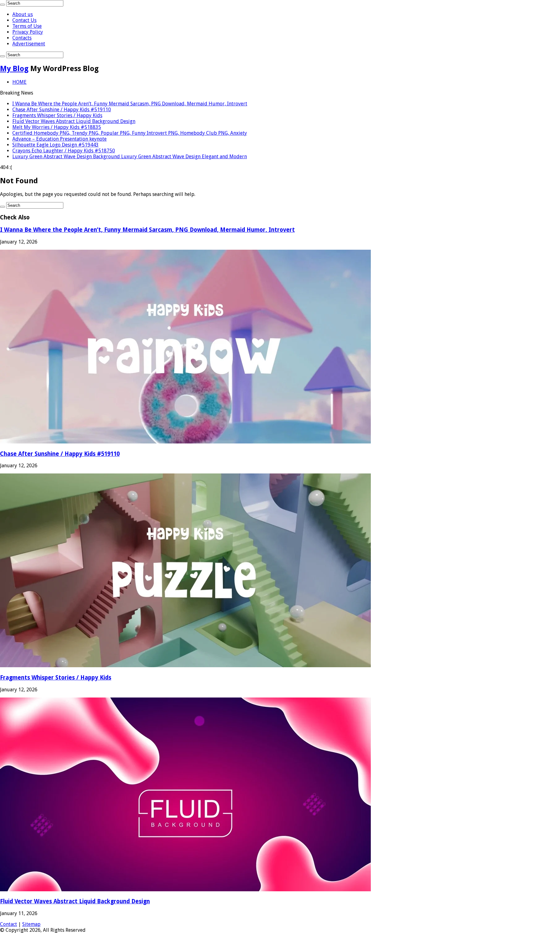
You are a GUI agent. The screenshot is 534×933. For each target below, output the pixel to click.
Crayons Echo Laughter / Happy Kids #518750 (63, 151)
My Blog (14, 68)
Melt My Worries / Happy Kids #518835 (56, 127)
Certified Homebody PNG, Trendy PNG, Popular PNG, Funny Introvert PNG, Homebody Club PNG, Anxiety (129, 133)
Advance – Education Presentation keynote (59, 139)
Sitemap (31, 924)
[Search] (2, 5)
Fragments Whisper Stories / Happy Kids (57, 115)
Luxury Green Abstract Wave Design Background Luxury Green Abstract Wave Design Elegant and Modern (129, 156)
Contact (8, 924)
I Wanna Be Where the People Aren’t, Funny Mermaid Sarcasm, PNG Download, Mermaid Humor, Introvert (129, 104)
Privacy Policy (27, 32)
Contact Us (24, 20)
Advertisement (28, 44)
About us (22, 14)
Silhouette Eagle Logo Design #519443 (55, 145)
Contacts (22, 38)
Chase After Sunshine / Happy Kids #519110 (61, 109)
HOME (19, 82)
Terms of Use (27, 26)
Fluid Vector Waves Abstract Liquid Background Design (73, 121)
